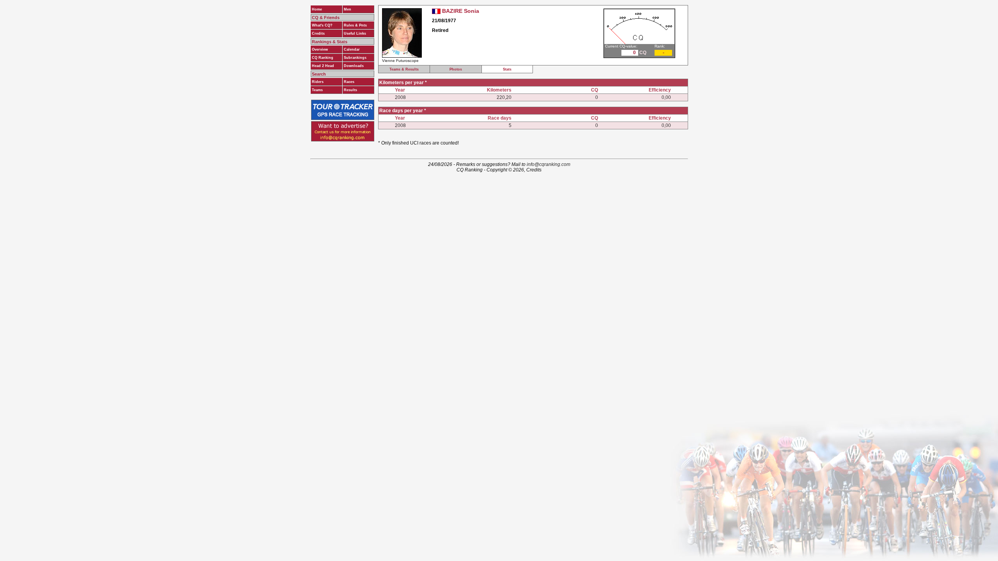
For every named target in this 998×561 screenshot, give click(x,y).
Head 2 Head (323, 66)
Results (350, 90)
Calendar (352, 49)
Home (317, 9)
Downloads (354, 66)
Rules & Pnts (355, 25)
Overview (320, 49)
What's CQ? (322, 25)
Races (349, 82)
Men (347, 9)
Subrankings (355, 58)
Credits (318, 33)
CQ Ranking (322, 58)
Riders (318, 82)
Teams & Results (404, 69)
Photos (455, 69)
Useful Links (355, 33)
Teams (317, 90)
